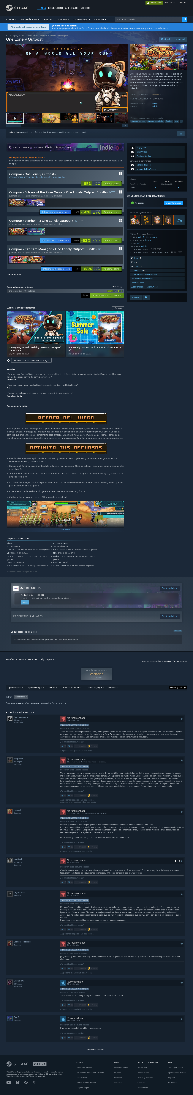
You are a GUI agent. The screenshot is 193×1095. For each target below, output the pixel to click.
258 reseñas (18, 723)
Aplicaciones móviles (177, 1073)
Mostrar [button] (112, 687)
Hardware (118, 1078)
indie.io (155, 103)
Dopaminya (19, 981)
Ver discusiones (137, 283)
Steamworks (81, 1078)
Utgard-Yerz (19, 892)
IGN (8, 388)
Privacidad (142, 1068)
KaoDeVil (18, 859)
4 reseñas (17, 945)
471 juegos (18, 762)
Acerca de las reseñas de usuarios (156, 661)
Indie (176, 121)
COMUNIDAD (55, 8)
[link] (91, 183)
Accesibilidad (143, 1073)
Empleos (117, 1073)
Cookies (141, 1083)
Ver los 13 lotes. (14, 274)
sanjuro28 (18, 758)
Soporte (171, 1078)
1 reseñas (17, 865)
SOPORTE (86, 8)
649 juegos (18, 720)
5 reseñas (17, 896)
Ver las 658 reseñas (95, 1049)
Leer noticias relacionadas (142, 279)
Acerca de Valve (121, 1068)
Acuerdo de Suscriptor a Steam (90, 1073)
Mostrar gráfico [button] (176, 688)
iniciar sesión (169, 3)
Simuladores (27, 35)
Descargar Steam (175, 1068)
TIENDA (41, 8)
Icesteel (17, 810)
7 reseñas (17, 1020)
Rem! (16, 1017)
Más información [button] (174, 203)
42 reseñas (18, 986)
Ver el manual (137, 270)
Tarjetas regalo (82, 1088)
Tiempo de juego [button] (94, 687)
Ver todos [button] (118, 308)
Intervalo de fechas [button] (71, 687)
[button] (11, 19)
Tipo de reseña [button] (14, 687)
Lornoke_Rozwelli (22, 942)
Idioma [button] (52, 687)
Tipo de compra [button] (35, 687)
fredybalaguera (21, 717)
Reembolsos (143, 1088)
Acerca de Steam (84, 1068)
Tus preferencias (180, 661)
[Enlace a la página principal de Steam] (17, 10)
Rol (144, 237)
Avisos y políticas (145, 1078)
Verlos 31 (179, 220)
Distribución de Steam (86, 1083)
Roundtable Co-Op (14, 396)
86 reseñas (18, 764)
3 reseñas (17, 813)
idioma (181, 3)
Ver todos (117, 287)
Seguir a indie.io (32, 594)
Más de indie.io (30, 588)
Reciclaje (118, 1083)
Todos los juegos (13, 35)
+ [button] (181, 121)
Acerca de (71, 8)
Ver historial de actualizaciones (144, 274)
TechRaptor (11, 380)
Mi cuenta (172, 1083)
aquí (65, 639)
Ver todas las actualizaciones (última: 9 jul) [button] (31, 360)
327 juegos (18, 862)
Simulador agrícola (138, 121)
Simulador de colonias (155, 121)
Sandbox (169, 121)
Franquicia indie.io (41, 35)
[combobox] (148, 19)
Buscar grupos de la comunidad (144, 287)
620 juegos (18, 984)
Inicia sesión (13, 132)
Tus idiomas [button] (20, 697)
